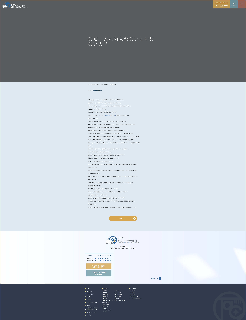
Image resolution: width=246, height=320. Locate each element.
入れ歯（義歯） (106, 296)
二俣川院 (132, 294)
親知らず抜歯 (106, 304)
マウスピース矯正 (107, 310)
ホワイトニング (118, 292)
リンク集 (89, 315)
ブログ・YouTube (95, 84)
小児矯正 (105, 312)
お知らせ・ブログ (91, 312)
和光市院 (132, 290)
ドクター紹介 (90, 294)
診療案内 (106, 288)
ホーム (89, 84)
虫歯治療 (105, 290)
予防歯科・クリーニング (108, 300)
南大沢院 (132, 292)
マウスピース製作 (118, 294)
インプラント (105, 306)
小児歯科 (105, 298)
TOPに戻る (122, 218)
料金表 (88, 305)
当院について (90, 291)
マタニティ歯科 (118, 296)
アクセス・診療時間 (92, 302)
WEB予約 (233, 5)
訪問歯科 (117, 298)
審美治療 (117, 290)
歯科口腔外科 (106, 302)
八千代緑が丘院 (133, 296)
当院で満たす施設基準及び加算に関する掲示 (91, 308)
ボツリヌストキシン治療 (120, 300)
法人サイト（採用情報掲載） (135, 298)
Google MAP (154, 278)
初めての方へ (90, 299)
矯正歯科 (105, 308)
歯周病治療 (105, 294)
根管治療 (105, 292)
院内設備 (89, 297)
